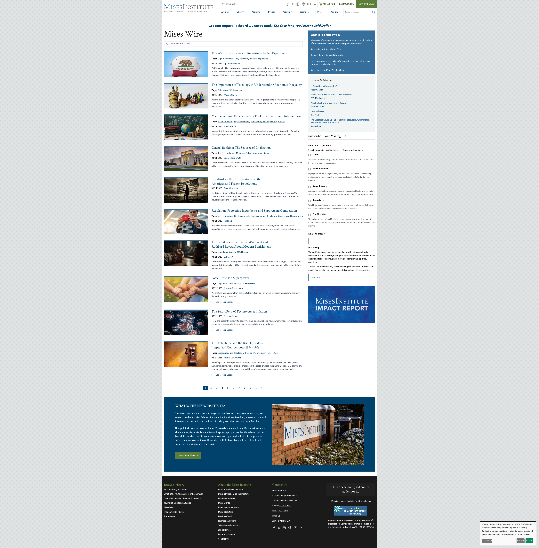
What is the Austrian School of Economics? (183, 494)
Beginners (304, 12)
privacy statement (342, 270)
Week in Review (320, 169)
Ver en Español (229, 4)
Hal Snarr (228, 221)
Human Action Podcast (174, 512)
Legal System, (229, 252)
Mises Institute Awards (228, 507)
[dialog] (508, 533)
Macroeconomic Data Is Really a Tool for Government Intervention (256, 116)
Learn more (337, 259)
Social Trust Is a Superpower (230, 278)
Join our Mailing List (281, 521)
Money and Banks (261, 153)
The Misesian (319, 214)
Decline (520, 541)
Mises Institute (317, 107)
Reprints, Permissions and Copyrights (327, 55)
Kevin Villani (316, 126)
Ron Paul (315, 115)
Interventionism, (225, 122)
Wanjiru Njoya (230, 95)
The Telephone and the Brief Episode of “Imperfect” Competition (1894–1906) (238, 345)
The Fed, (222, 153)
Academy (287, 12)
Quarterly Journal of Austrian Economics (182, 498)
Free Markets (249, 283)
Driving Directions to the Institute (233, 494)
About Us (335, 12)
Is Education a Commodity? (324, 86)
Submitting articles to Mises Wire (326, 49)
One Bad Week (317, 111)
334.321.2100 (285, 506)
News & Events (319, 186)
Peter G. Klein (317, 90)
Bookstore (318, 200)
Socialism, (244, 59)
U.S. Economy (235, 90)
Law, (237, 59)
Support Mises (366, 4)
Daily (315, 155)
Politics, (248, 353)
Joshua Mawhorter (232, 358)
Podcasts (256, 12)
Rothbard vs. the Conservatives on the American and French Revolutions (236, 181)
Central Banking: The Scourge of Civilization (241, 147)
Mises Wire (168, 507)
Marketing (313, 248)
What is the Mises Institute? (231, 489)
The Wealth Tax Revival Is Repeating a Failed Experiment (249, 53)
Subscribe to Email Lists (229, 525)
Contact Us (223, 539)
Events (271, 12)
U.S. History (242, 252)
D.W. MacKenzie (318, 98)
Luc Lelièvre (229, 257)
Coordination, (235, 283)
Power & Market (322, 80)
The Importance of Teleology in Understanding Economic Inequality (257, 84)
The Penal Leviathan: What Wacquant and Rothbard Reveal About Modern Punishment (241, 244)
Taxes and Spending (259, 59)
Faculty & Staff (225, 516)
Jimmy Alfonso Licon (233, 288)
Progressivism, (259, 353)
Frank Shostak (230, 126)
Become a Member (188, 455)
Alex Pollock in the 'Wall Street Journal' (329, 103)
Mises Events (224, 503)
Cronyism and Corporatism (290, 216)
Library (240, 12)
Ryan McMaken (231, 188)
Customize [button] (487, 541)
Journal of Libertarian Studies (177, 503)
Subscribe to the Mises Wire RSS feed (327, 70)
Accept (529, 541)
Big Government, (225, 59)
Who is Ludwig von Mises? (176, 489)
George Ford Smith (232, 158)
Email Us (276, 516)
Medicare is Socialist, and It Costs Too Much (331, 95)
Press (320, 12)
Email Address (316, 234)
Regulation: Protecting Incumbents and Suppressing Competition (254, 210)
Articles (225, 12)
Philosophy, (223, 90)
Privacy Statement (227, 534)
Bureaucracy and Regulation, (264, 122)
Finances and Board (227, 521)
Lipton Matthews (232, 64)
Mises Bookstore (225, 512)
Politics (281, 122)
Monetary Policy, (244, 153)
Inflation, (231, 153)
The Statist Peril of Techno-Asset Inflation (239, 311)
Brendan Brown (231, 316)
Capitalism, (223, 283)
